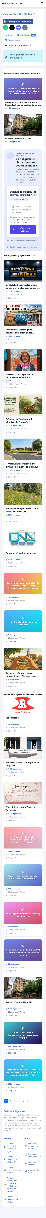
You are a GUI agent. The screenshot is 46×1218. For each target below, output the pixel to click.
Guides (7, 1138)
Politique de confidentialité (18, 45)
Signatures (27, 35)
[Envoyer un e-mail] (18, 27)
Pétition (9, 35)
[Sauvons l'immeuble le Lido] (23, 129)
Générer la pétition (25, 229)
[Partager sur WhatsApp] (5, 27)
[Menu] (41, 3)
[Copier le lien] (25, 27)
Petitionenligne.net (12, 3)
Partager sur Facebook (20, 21)
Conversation (14, 40)
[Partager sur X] (12, 27)
